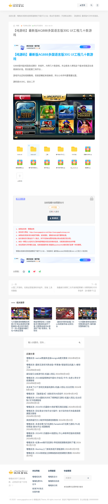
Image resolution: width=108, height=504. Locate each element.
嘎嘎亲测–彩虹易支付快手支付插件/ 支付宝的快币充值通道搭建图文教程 (53, 412)
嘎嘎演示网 (52, 485)
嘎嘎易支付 (52, 477)
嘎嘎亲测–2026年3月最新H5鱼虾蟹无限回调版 (47, 407)
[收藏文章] (24, 272)
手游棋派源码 (66, 16)
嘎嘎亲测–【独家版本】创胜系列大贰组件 (44, 394)
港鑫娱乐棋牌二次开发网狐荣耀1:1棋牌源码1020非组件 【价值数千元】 (77, 289)
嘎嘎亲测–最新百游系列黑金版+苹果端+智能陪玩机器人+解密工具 (53, 366)
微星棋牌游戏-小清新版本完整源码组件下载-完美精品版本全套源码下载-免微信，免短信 (42, 326)
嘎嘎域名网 (36, 477)
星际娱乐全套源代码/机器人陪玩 (40, 374)
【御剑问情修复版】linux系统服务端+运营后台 (65, 324)
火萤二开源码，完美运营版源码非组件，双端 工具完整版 (31, 289)
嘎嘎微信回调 (53, 481)
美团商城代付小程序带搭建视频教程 (42, 420)
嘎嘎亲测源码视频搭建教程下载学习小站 (32, 16)
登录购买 (54, 218)
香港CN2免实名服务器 (37, 490)
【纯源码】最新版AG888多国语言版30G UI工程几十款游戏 (66, 251)
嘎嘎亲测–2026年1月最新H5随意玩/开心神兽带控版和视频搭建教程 (53, 434)
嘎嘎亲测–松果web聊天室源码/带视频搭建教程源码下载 (51, 443)
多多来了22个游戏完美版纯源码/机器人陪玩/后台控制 (50, 387)
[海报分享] (40, 272)
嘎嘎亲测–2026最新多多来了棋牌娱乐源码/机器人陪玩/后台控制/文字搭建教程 (54, 399)
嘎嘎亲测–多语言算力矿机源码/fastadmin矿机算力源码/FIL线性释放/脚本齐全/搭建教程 (53, 425)
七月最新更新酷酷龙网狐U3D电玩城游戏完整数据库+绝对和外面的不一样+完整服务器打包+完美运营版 (20, 326)
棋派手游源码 (55, 16)
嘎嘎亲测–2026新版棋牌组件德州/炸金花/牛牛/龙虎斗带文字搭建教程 (53, 379)
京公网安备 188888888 (89, 500)
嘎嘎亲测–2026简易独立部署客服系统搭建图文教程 (49, 453)
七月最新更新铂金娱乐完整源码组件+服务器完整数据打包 (87, 324)
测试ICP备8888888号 (70, 500)
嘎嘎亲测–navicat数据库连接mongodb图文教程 (46, 358)
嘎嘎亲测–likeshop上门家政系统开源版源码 (45, 449)
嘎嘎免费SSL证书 (37, 482)
